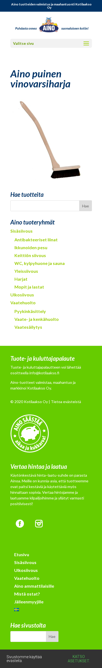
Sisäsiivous (21, 230)
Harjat (20, 278)
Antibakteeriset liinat (36, 239)
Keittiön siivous (30, 255)
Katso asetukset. (79, 658)
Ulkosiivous (22, 294)
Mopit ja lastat (29, 286)
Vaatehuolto (23, 302)
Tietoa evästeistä (66, 401)
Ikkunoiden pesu (30, 247)
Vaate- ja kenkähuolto (36, 319)
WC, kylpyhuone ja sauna (39, 263)
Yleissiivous (26, 271)
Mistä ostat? (27, 593)
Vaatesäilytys (28, 327)
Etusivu (21, 554)
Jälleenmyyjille (29, 601)
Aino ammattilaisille (34, 585)
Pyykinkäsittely (30, 311)
